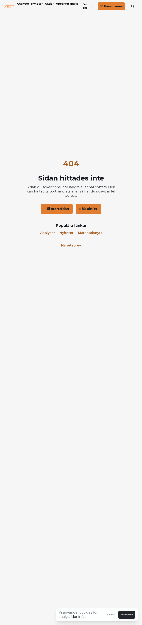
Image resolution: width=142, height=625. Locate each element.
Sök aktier (88, 209)
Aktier (49, 3)
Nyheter (36, 3)
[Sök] (133, 6)
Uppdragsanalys (66, 3)
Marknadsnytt (90, 233)
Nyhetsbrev (71, 245)
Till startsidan (57, 209)
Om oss (84, 6)
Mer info (77, 617)
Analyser (22, 3)
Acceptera (127, 614)
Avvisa (111, 614)
